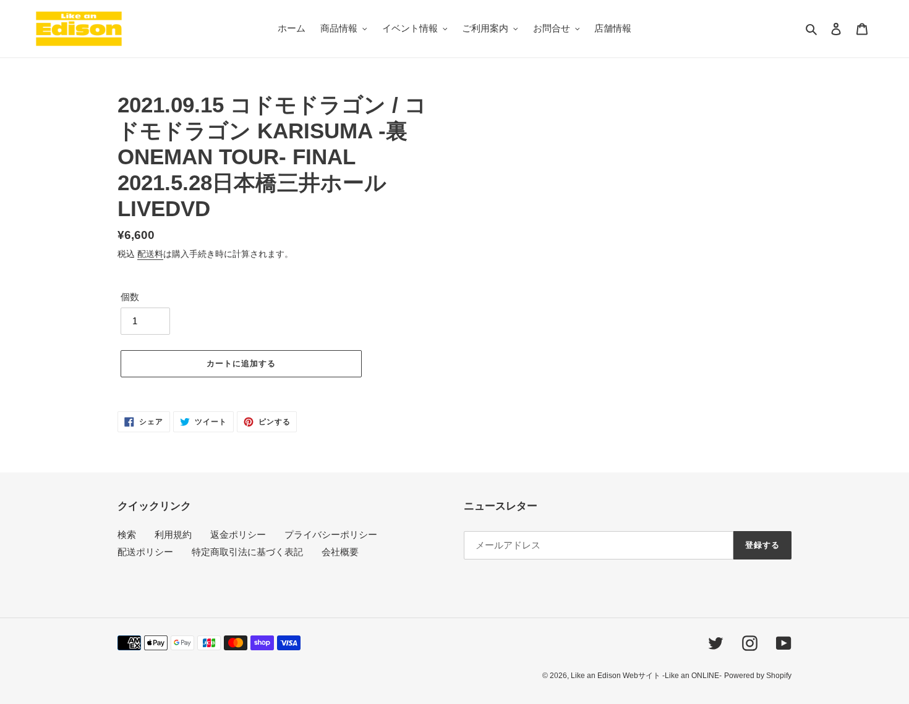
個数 (130, 296)
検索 (126, 534)
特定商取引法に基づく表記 (247, 552)
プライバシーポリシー (330, 534)
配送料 (150, 254)
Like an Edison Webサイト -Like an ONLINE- (646, 675)
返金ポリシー (238, 534)
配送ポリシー (145, 552)
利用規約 (173, 534)
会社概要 (340, 552)
